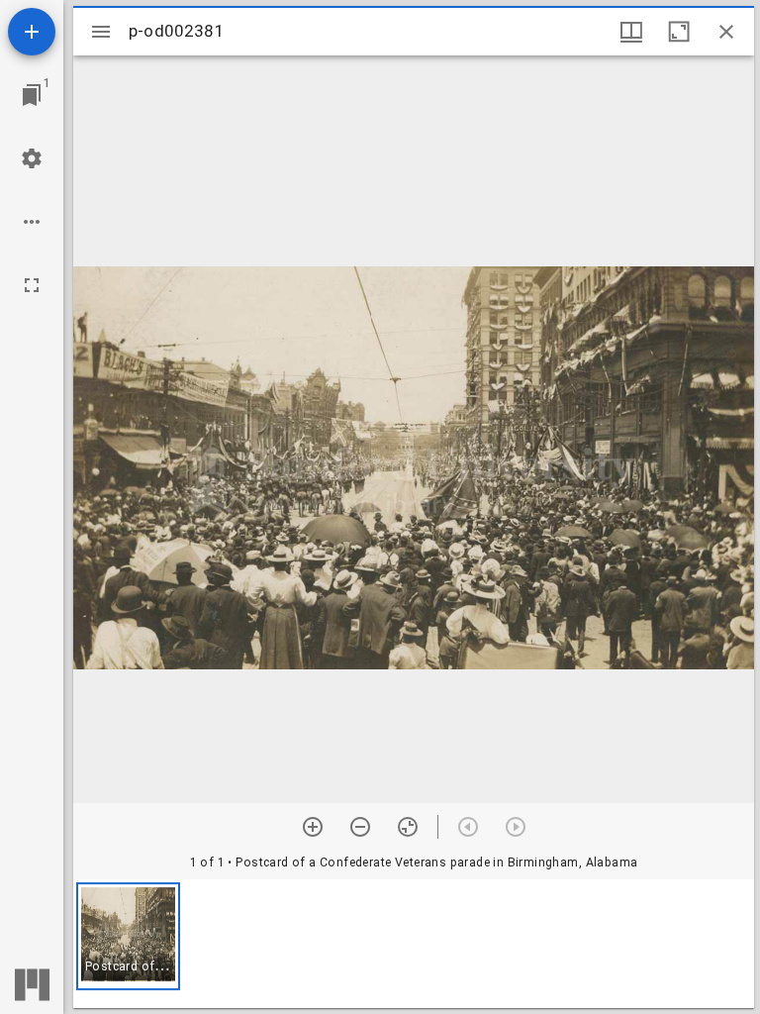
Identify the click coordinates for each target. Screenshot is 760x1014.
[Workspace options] (31, 222)
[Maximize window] (679, 31)
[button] (128, 936)
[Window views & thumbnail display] (631, 31)
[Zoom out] (360, 827)
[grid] (413, 943)
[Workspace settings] (31, 158)
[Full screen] (31, 285)
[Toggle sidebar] (101, 31)
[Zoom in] (312, 827)
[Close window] (726, 31)
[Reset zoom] (407, 827)
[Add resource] (31, 31)
